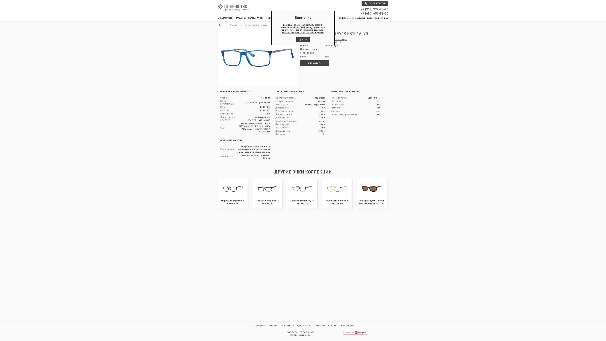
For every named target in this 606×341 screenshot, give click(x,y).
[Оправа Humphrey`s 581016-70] (257, 85)
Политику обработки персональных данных (303, 32)
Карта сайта (348, 325)
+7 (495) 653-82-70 (374, 13)
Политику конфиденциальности (308, 30)
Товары (241, 17)
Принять (303, 39)
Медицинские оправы (256, 25)
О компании (226, 17)
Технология (256, 17)
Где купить (314, 63)
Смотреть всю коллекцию (335, 40)
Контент (333, 325)
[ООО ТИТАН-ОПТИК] (233, 12)
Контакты (319, 325)
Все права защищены (300, 335)
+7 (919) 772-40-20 (374, 9)
